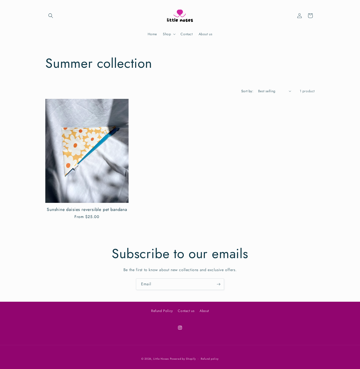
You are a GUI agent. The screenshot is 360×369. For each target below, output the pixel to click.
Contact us (186, 310)
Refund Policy (162, 310)
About (204, 310)
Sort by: (247, 91)
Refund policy (210, 359)
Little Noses (161, 359)
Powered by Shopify (183, 359)
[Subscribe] (218, 284)
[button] (50, 15)
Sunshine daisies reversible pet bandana (87, 209)
